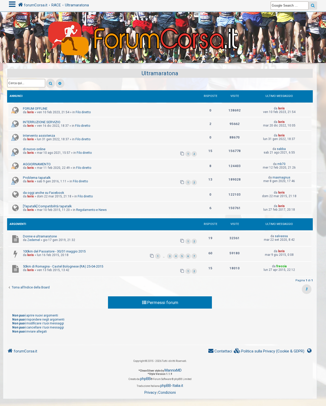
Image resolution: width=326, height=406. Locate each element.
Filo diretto (83, 112)
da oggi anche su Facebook (43, 193)
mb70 (281, 164)
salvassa (281, 236)
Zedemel (33, 240)
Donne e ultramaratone (40, 236)
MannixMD (173, 370)
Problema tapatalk (37, 178)
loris (30, 112)
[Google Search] (313, 5)
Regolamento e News (91, 210)
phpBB (145, 378)
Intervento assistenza (39, 135)
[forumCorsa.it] (163, 27)
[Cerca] (50, 83)
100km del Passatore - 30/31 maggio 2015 (54, 251)
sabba (281, 149)
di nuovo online (34, 149)
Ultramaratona (160, 73)
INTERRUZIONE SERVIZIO (41, 122)
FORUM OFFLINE (35, 108)
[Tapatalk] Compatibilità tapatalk (47, 206)
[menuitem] (269, 351)
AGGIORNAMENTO (37, 164)
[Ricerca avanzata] (60, 83)
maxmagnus (281, 177)
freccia (281, 266)
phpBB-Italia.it (171, 385)
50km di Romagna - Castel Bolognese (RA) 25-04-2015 (63, 266)
